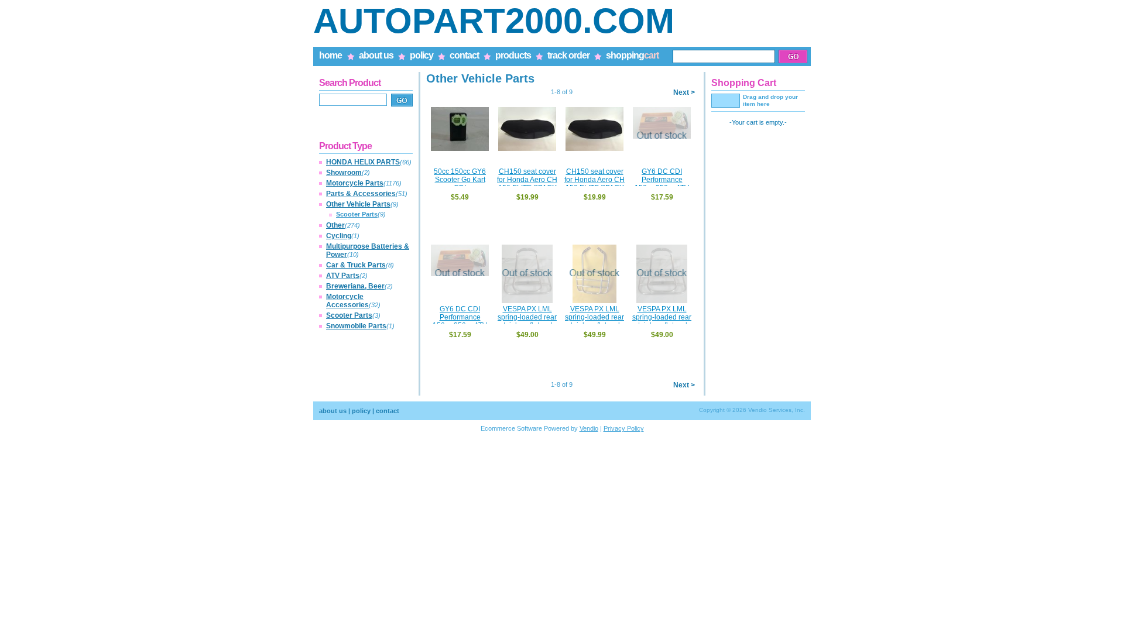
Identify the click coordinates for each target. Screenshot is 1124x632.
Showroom (344, 173)
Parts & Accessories (361, 194)
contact (464, 55)
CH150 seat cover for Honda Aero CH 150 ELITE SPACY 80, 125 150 (527, 183)
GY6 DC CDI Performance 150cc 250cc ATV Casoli (662, 183)
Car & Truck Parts (356, 265)
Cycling (338, 236)
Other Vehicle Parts (358, 204)
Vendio (589, 428)
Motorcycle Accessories (347, 301)
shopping (632, 55)
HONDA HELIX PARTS (363, 162)
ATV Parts (342, 276)
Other (335, 225)
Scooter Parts (357, 214)
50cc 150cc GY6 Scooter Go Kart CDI (460, 179)
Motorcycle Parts (354, 183)
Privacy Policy (624, 428)
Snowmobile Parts (356, 326)
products (513, 55)
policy (421, 55)
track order (568, 55)
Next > (684, 92)
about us (376, 55)
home (330, 55)
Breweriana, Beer (355, 286)
